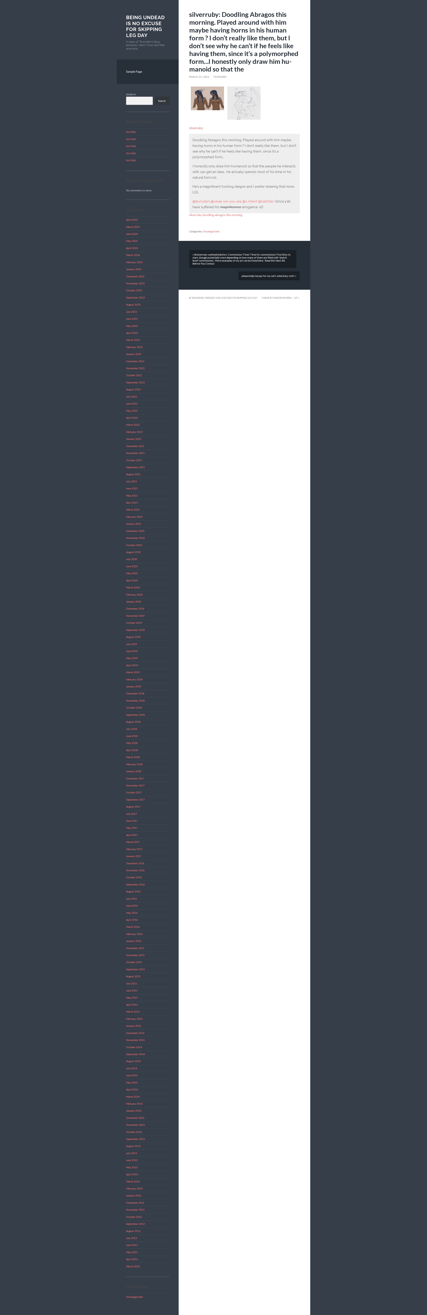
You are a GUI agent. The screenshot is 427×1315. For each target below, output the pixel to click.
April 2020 (132, 580)
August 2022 (133, 389)
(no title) (131, 131)
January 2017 (133, 856)
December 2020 (135, 530)
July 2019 (131, 644)
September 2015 (135, 969)
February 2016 (134, 933)
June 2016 (132, 905)
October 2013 (134, 1131)
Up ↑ (297, 298)
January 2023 (133, 354)
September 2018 (135, 714)
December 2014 (135, 1032)
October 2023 (134, 290)
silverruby (195, 128)
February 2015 (134, 1018)
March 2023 (133, 339)
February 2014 (134, 1103)
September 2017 (135, 799)
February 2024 (134, 262)
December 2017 (135, 778)
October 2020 (134, 545)
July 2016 (131, 898)
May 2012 (132, 1252)
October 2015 (134, 962)
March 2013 (133, 1181)
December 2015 (135, 948)
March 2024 (133, 255)
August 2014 (133, 1061)
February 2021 (134, 516)
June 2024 (132, 233)
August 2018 (133, 721)
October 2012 (134, 1216)
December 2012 (135, 1202)
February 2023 (134, 347)
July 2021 (131, 481)
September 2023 (135, 297)
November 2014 (135, 1039)
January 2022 (133, 438)
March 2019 (133, 672)
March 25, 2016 (199, 77)
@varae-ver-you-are (226, 201)
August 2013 (133, 1145)
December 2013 (135, 1117)
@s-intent (249, 201)
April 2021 (132, 502)
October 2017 (134, 792)
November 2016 (135, 870)
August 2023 (133, 304)
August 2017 (133, 806)
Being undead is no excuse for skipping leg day (145, 26)
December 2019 (135, 608)
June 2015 (132, 990)
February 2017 (134, 849)
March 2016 (133, 926)
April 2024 (132, 248)
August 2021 (133, 474)
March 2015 (133, 1011)
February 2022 (134, 431)
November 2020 (135, 537)
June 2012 (132, 1244)
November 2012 (135, 1209)
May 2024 (132, 240)
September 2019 (135, 629)
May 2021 (132, 495)
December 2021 (135, 446)
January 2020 (133, 601)
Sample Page (134, 71)
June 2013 (132, 1160)
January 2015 (133, 1025)
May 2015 (132, 997)
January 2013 (133, 1195)
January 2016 (133, 940)
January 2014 (133, 1110)
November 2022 (135, 368)
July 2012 (131, 1237)
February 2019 (134, 679)
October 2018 (134, 707)
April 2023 (132, 332)
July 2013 (131, 1153)
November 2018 (135, 700)
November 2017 (135, 785)
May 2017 (132, 827)
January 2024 (133, 269)
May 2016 (132, 912)
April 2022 (132, 417)
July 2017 (131, 813)
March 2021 (133, 509)
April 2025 (132, 219)
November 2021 (135, 453)
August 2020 (133, 552)
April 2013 (132, 1174)
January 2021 (133, 523)
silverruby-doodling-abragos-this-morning (215, 215)
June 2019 (132, 651)
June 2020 (132, 566)
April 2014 (132, 1089)
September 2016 (135, 884)
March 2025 (133, 226)
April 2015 (132, 1004)
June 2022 (132, 403)
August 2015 (133, 976)
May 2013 (132, 1167)
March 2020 (133, 587)
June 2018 (132, 735)
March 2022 (133, 424)
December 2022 (135, 361)
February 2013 (134, 1188)
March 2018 (133, 757)
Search (131, 94)
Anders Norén (282, 298)
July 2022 (131, 396)
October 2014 (134, 1047)
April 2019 (132, 665)
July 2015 (131, 983)
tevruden (219, 77)
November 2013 (135, 1124)
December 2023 (135, 276)
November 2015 (135, 955)
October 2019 (134, 622)
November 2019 (135, 615)
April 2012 (132, 1259)
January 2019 (133, 686)
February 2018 (134, 764)
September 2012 (135, 1223)
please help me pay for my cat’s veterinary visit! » (269, 275)
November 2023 (135, 283)
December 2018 (135, 693)
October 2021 (134, 460)
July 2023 (131, 311)
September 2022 (135, 382)
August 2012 (133, 1230)
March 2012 (133, 1266)
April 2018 (132, 750)
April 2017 (132, 834)
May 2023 (132, 325)
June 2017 (132, 820)
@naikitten (266, 201)
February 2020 (134, 594)
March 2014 (133, 1096)
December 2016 (135, 863)
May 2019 (132, 658)
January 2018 (133, 771)
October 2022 (134, 375)
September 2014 (135, 1054)
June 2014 (132, 1075)
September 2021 (135, 467)
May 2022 (132, 410)
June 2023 (132, 318)
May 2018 (132, 742)
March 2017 (133, 841)
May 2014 (132, 1082)
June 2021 (132, 488)
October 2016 (134, 877)
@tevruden (201, 201)
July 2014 (131, 1068)
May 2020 (132, 573)
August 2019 (133, 636)
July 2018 (131, 728)
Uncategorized (134, 1296)
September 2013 (135, 1138)
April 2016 (132, 919)
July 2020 (131, 559)
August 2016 (133, 891)
